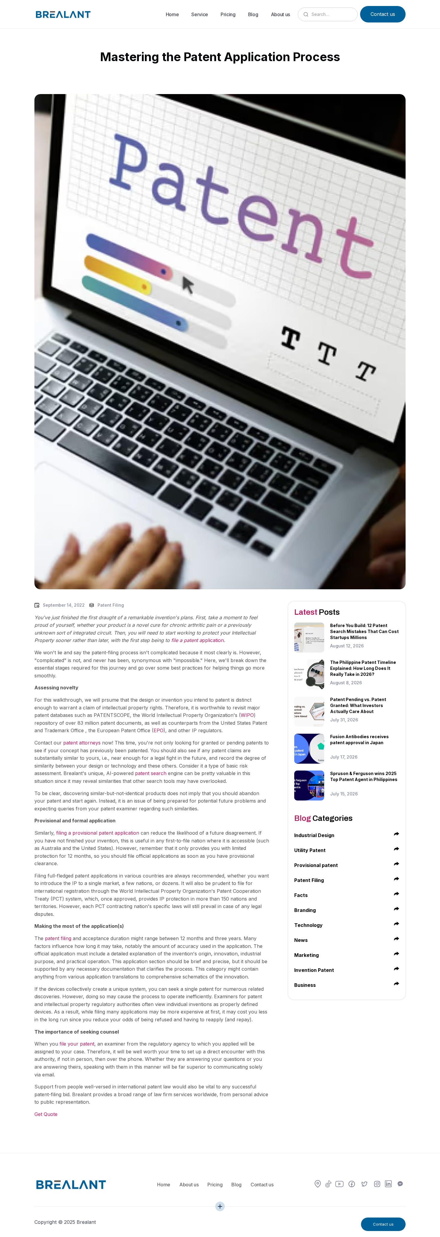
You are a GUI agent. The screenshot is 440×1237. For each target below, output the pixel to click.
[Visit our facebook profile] (352, 1184)
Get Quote (45, 1114)
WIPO (247, 715)
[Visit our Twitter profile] (364, 1184)
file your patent (77, 1044)
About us (280, 14)
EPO (158, 730)
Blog (253, 14)
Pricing (228, 14)
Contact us (383, 14)
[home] (62, 14)
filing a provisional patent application (97, 833)
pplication (197, 640)
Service (199, 14)
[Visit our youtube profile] (339, 1184)
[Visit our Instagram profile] (377, 1184)
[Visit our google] (317, 1184)
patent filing (58, 938)
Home (172, 14)
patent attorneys (82, 743)
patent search (150, 773)
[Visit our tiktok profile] (328, 1184)
